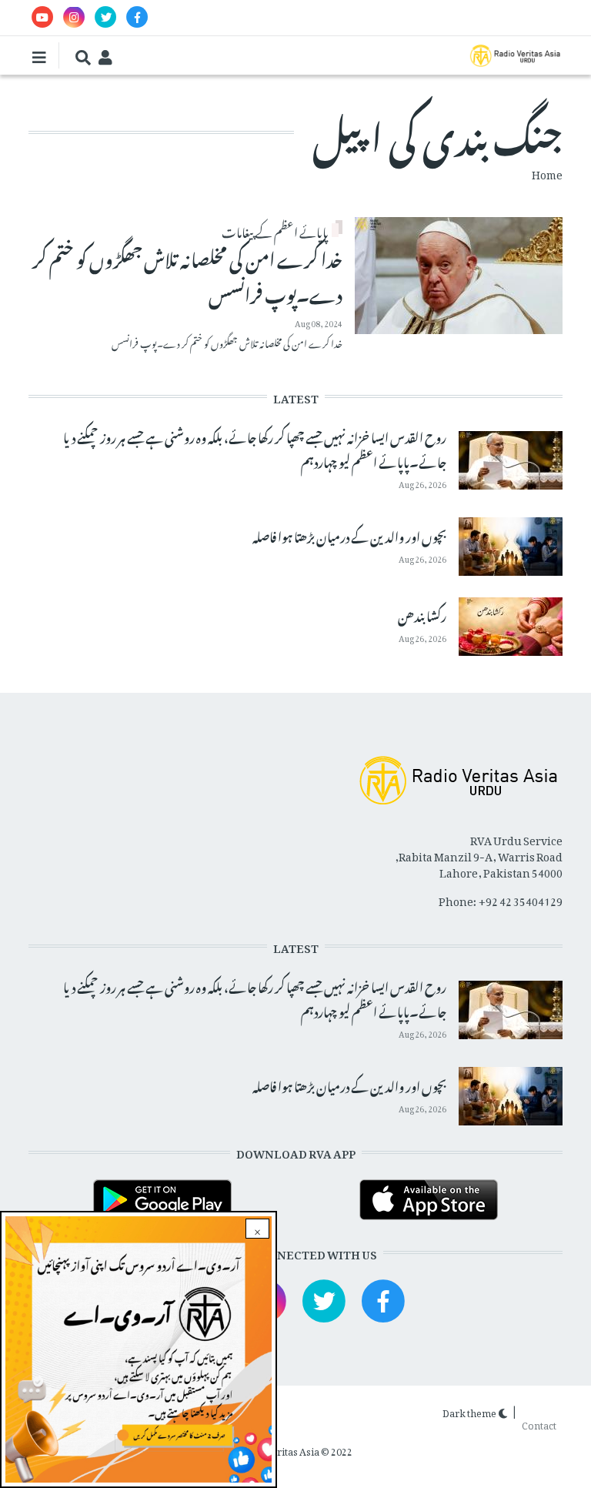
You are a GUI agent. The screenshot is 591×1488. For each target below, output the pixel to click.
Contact (539, 1423)
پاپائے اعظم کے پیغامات (275, 230)
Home (547, 172)
